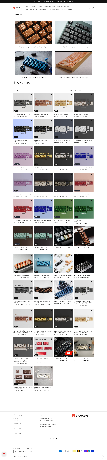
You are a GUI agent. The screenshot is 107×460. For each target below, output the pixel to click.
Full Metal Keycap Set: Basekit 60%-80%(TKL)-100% (21, 302)
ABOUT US (15, 418)
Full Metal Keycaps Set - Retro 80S (81, 358)
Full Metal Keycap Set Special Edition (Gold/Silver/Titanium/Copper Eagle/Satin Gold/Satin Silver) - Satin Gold (83, 331)
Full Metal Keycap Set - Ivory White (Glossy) (83, 140)
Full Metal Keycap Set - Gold (40, 167)
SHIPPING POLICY (17, 431)
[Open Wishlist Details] (4, 454)
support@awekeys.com (46, 420)
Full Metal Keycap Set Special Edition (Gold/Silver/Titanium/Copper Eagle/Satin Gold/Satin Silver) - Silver (63, 331)
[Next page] (57, 398)
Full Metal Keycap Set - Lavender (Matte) (22, 194)
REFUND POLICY (17, 428)
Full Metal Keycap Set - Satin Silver (81, 114)
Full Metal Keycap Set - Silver (60, 167)
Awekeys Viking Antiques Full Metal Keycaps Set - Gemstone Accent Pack (43, 359)
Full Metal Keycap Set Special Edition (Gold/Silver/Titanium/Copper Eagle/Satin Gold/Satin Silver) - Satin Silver (22, 360)
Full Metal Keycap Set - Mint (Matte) (21, 247)
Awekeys (18, 456)
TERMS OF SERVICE (17, 423)
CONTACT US (16, 421)
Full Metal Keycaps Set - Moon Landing (42, 275)
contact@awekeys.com (46, 426)
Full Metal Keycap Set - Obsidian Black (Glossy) (42, 141)
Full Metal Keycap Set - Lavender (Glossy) (22, 167)
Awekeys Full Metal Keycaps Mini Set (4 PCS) (63, 275)
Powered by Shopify (23, 456)
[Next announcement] (77, 1)
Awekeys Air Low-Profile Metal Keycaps (82, 275)
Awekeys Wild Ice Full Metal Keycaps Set (62, 301)
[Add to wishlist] (31, 94)
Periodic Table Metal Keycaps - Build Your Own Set (62, 248)
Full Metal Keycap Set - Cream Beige (41, 194)
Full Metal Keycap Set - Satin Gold (61, 114)
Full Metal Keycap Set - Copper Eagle (41, 114)
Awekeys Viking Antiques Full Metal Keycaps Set (83, 248)
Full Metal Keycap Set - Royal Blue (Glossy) (43, 220)
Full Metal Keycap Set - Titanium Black (21, 114)
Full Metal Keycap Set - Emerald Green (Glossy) (82, 221)
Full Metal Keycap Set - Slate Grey (61, 194)
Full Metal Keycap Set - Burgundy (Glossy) (22, 220)
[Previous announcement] (29, 1)
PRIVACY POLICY (17, 426)
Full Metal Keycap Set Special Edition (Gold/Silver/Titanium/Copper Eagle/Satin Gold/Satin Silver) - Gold (43, 331)
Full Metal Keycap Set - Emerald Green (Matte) (63, 220)
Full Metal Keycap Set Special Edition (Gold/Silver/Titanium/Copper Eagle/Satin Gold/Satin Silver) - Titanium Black (83, 303)
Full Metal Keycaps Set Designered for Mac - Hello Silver (43, 388)
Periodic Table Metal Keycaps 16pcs (61, 358)
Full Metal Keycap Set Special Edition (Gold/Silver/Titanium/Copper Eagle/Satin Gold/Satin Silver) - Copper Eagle (22, 331)
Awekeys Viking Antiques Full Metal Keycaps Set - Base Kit (43, 302)
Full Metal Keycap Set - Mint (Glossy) (41, 247)
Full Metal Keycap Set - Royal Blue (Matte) (83, 167)
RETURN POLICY (17, 433)
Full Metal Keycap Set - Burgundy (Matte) (82, 194)
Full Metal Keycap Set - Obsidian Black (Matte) (21, 141)
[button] (27, 6)
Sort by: (72, 90)
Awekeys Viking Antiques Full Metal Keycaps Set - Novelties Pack (22, 388)
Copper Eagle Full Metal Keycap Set (21, 275)
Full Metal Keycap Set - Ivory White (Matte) (63, 140)
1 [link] (49, 398)
